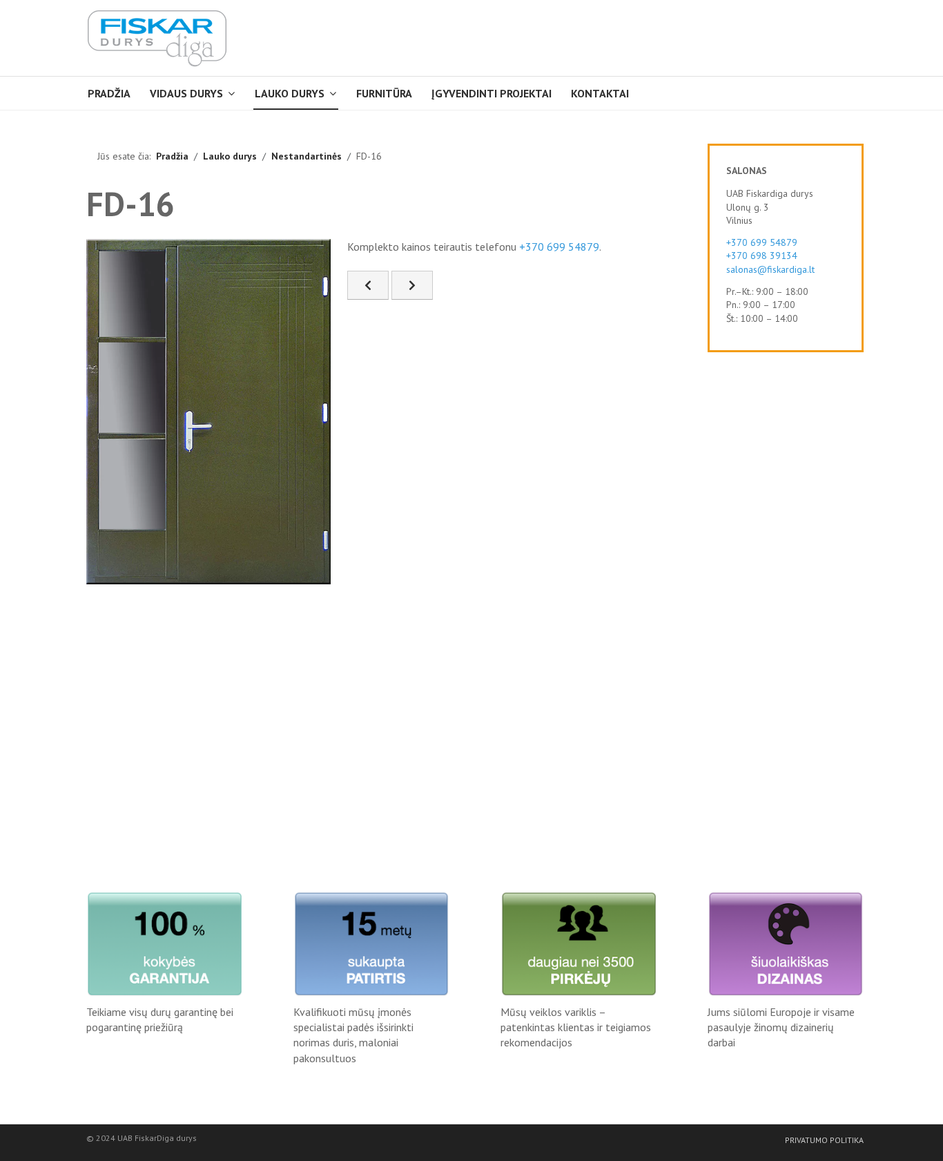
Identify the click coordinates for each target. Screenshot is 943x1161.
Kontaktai (600, 93)
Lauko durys (289, 93)
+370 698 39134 (761, 255)
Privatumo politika (824, 1140)
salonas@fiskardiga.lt (770, 269)
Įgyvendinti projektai (491, 93)
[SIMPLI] (157, 38)
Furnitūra (384, 93)
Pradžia (109, 93)
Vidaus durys (186, 93)
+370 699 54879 (559, 246)
